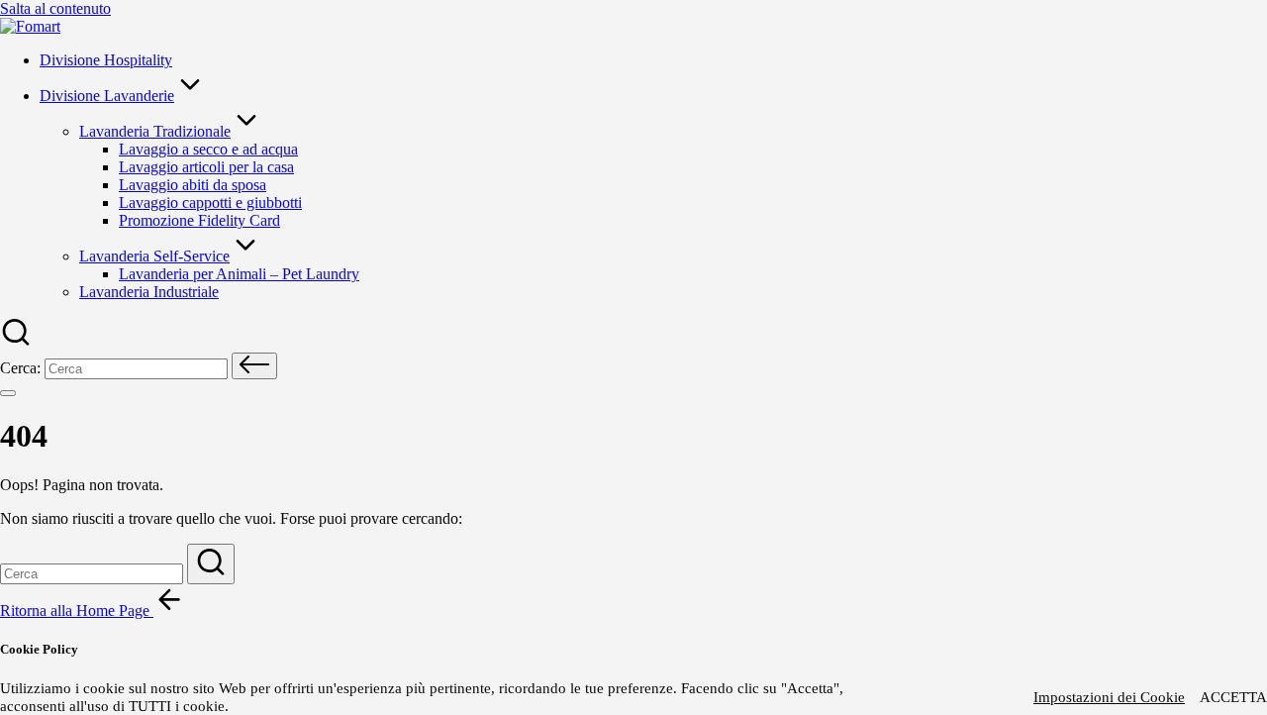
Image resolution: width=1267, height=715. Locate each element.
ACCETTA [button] (1233, 697)
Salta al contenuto (55, 8)
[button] (254, 366)
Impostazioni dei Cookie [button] (1109, 697)
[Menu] (8, 393)
